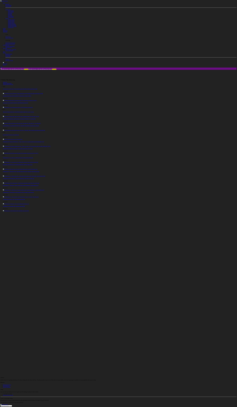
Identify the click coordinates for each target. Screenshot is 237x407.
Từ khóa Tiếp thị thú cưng (8, 84)
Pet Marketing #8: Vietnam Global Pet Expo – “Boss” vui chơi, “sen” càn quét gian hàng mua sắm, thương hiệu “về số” (23, 141)
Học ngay (26, 69)
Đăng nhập (5, 63)
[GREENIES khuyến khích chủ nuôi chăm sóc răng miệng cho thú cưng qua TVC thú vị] (20, 153)
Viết (1, 67)
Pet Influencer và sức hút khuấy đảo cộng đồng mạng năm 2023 (14, 206)
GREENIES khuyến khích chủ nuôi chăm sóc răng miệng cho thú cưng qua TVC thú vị (18, 148)
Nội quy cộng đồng (7, 387)
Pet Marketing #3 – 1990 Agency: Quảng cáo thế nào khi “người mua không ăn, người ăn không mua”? (21, 185)
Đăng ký (4, 64)
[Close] (0, 68)
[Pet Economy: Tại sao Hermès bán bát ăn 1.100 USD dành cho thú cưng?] (18, 107)
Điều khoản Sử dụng (7, 384)
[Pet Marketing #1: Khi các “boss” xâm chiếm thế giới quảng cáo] (16, 203)
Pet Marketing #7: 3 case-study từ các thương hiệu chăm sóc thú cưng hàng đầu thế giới (18, 157)
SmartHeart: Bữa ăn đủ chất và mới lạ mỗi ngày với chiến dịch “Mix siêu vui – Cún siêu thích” (19, 118)
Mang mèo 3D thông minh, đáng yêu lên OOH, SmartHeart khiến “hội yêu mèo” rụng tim (18, 111)
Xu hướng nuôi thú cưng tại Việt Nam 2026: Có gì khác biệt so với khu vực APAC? (17, 95)
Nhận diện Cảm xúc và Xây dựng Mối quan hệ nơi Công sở (14, 69)
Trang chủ (5, 82)
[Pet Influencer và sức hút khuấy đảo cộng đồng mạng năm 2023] (16, 210)
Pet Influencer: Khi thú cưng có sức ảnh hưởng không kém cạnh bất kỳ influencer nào (17, 164)
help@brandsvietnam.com (8, 395)
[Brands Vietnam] (4, 1)
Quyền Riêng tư (6, 385)
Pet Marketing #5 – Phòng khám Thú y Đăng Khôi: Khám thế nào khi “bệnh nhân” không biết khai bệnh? (21, 171)
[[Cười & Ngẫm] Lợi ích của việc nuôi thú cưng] (12, 139)
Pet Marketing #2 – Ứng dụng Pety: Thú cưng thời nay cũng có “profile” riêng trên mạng (18, 192)
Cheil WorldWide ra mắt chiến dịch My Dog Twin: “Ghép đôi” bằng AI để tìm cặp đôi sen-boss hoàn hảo (21, 125)
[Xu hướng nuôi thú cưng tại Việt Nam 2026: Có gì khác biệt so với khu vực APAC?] (20, 100)
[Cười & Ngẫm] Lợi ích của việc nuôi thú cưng (11, 134)
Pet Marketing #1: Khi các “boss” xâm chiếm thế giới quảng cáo (14, 199)
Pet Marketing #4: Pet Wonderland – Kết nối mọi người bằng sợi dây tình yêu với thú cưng (18, 178)
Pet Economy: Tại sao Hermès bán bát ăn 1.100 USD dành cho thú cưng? (15, 102)
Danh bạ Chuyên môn (7, 83)
